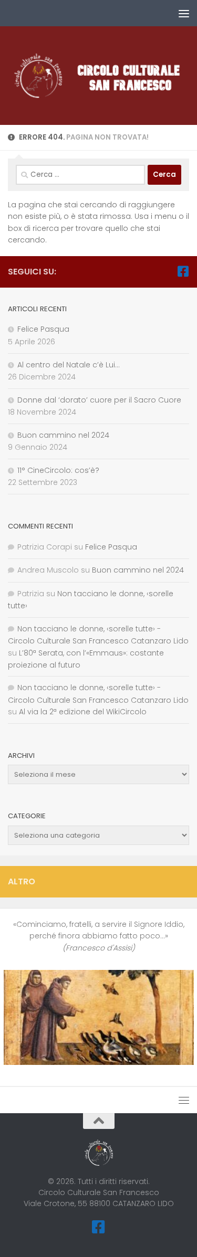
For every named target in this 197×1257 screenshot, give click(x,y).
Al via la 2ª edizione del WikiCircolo (83, 711)
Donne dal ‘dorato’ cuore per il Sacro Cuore (99, 400)
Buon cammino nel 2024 (63, 435)
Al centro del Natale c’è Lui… (68, 365)
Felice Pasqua (43, 329)
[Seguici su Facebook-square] (183, 271)
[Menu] (184, 13)
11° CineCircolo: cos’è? (58, 470)
